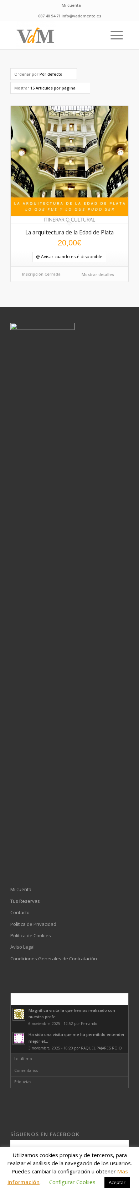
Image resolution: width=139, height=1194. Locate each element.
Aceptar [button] (117, 1182)
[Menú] (113, 35)
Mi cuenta (71, 5)
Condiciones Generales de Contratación (53, 958)
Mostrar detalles (97, 274)
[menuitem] (71, 5)
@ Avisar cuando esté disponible (69, 257)
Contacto (20, 912)
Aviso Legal (22, 947)
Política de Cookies (30, 935)
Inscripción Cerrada (41, 274)
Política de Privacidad (33, 924)
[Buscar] (96, 35)
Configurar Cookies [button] (72, 1181)
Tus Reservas (25, 901)
